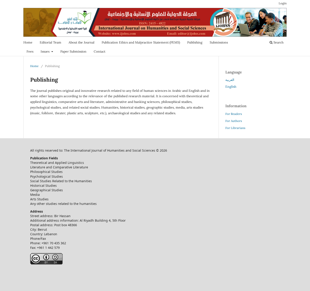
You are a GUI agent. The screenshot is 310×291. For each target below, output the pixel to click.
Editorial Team (50, 42)
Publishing (194, 42)
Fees (30, 51)
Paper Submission (73, 51)
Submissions (219, 42)
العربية (229, 80)
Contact (99, 51)
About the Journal (81, 42)
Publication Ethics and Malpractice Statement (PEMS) (141, 42)
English (230, 87)
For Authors (233, 121)
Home (27, 42)
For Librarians (235, 128)
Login (283, 3)
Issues (45, 51)
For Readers (233, 114)
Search (278, 42)
